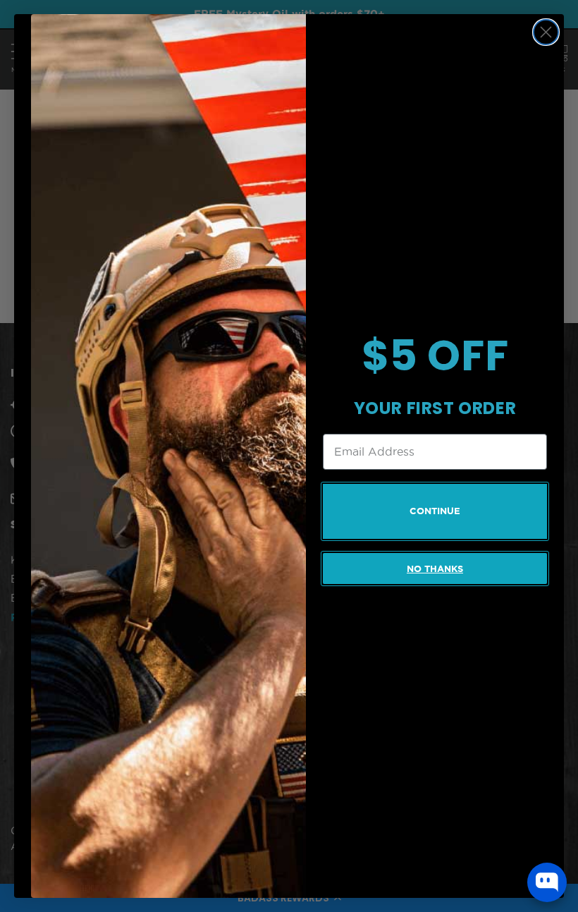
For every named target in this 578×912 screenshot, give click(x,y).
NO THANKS (435, 569)
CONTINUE (435, 511)
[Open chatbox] (547, 882)
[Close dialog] (546, 32)
